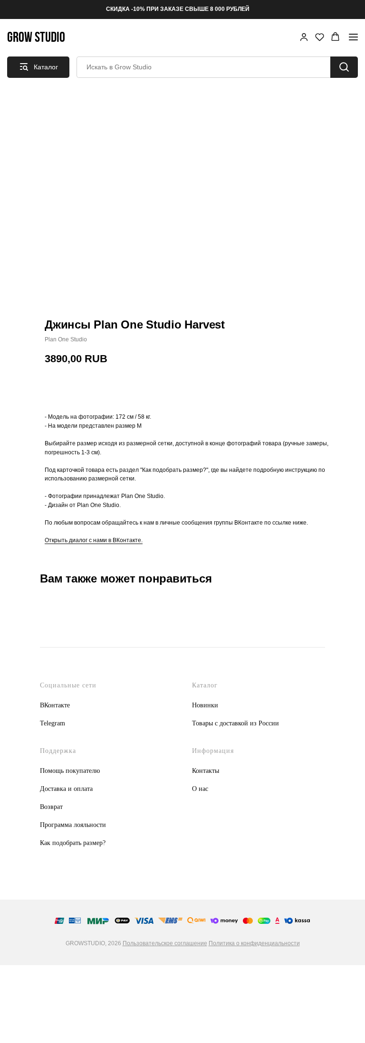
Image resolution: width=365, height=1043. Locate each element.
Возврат (51, 806)
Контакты (205, 770)
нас (203, 788)
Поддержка (58, 750)
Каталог (205, 685)
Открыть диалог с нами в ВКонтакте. (94, 540)
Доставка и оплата (66, 788)
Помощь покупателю (70, 770)
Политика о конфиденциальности (254, 943)
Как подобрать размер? (73, 842)
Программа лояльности (73, 824)
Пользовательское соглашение (165, 943)
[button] (303, 36)
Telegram (52, 723)
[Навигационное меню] (353, 37)
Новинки (205, 705)
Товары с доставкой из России (235, 723)
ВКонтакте (55, 705)
